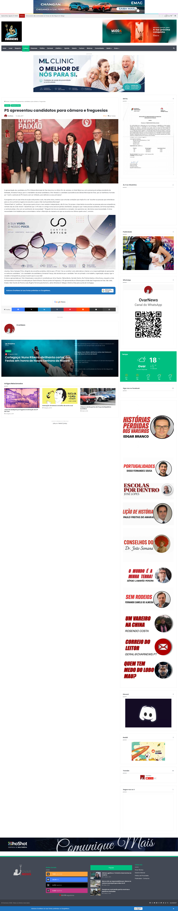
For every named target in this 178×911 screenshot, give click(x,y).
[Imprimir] (109, 309)
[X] (31, 309)
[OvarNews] (11, 31)
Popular (111, 868)
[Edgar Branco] (148, 429)
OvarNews (10, 116)
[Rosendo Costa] (148, 623)
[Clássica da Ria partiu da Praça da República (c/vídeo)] (98, 396)
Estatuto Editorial (140, 872)
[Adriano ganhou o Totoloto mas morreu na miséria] (95, 875)
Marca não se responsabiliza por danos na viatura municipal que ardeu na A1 (116, 882)
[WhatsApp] (148, 314)
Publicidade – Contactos (142, 878)
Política (42, 48)
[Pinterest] (70, 309)
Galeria (74, 48)
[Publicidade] (148, 269)
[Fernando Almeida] (148, 599)
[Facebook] (18, 309)
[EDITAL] (148, 139)
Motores (89, 48)
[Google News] (59, 302)
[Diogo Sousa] (148, 468)
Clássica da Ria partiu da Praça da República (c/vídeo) (95, 408)
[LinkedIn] (44, 309)
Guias (116, 48)
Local (10, 48)
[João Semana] (148, 545)
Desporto (18, 48)
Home (7, 101)
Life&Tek (58, 48)
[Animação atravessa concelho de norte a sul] (60, 396)
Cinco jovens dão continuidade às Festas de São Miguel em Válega (36, 359)
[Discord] (148, 713)
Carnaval (50, 48)
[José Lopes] (148, 491)
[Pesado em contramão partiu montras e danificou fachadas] (95, 892)
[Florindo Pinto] (148, 670)
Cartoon (81, 48)
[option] (59, 358)
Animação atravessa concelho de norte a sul (57, 405)
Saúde (109, 48)
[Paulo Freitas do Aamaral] (148, 513)
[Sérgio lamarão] (148, 574)
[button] (89, 908)
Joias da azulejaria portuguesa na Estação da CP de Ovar (21, 410)
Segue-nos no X (129, 790)
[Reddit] (83, 309)
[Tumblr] (57, 309)
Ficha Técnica (139, 870)
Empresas (34, 48)
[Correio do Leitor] (148, 647)
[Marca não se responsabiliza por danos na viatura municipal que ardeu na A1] (95, 883)
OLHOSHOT (173, 903)
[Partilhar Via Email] (96, 309)
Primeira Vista (16, 105)
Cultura (25, 48)
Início (4, 48)
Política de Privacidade (142, 875)
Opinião (66, 48)
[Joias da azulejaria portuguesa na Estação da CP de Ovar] (21, 398)
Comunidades (99, 48)
